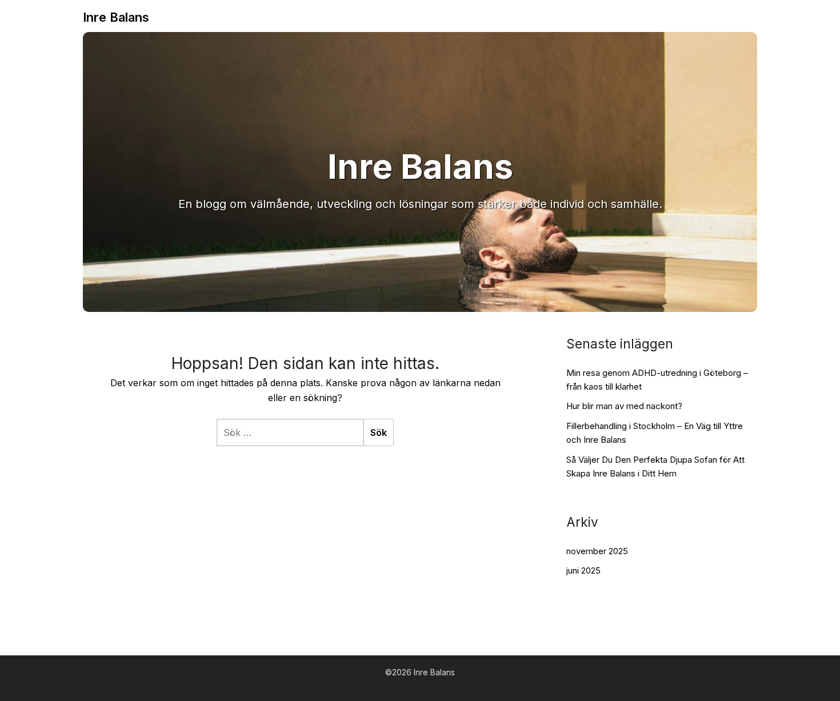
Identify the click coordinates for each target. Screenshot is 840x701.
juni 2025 (583, 570)
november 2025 (597, 551)
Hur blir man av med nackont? (624, 405)
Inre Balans (116, 17)
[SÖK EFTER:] (290, 432)
